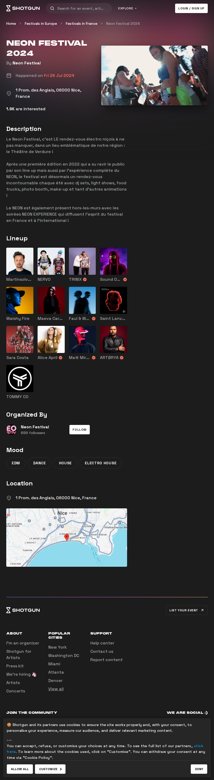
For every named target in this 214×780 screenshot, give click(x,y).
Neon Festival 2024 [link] (123, 23)
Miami (54, 664)
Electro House (100, 463)
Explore (125, 8)
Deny (199, 769)
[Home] (23, 8)
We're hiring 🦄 (21, 674)
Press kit (15, 666)
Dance (39, 463)
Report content (106, 659)
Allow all (20, 769)
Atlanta (56, 672)
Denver (55, 680)
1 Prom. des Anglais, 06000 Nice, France (56, 498)
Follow (80, 430)
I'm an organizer (22, 643)
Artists (13, 682)
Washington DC (63, 655)
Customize (48, 769)
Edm (16, 463)
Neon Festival (27, 63)
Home (11, 23)
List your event (183, 610)
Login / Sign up (191, 8)
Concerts (15, 691)
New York (57, 647)
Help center (102, 643)
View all (56, 689)
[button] (79, 429)
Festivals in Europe (41, 23)
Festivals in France (81, 23)
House (65, 463)
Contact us (101, 651)
